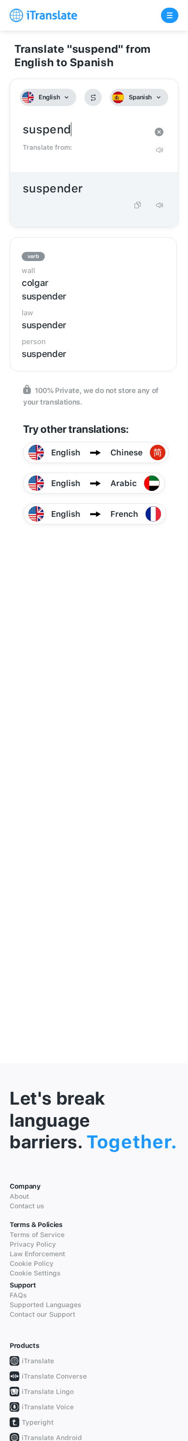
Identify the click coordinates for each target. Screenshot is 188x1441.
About (19, 1196)
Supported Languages (45, 1305)
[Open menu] (169, 15)
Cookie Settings (35, 1273)
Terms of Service (37, 1235)
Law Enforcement (37, 1254)
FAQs (18, 1295)
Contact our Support (42, 1314)
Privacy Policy (33, 1244)
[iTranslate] (43, 15)
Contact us (27, 1206)
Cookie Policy (32, 1263)
